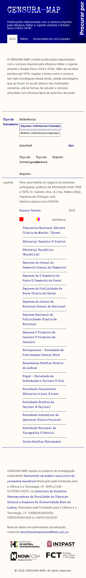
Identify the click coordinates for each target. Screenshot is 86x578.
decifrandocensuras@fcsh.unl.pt (45, 532)
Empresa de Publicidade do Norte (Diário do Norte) (42, 291)
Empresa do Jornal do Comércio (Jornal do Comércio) (44, 265)
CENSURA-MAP (33, 11)
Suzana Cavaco (30, 210)
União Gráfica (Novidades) (42, 442)
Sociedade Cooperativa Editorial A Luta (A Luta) (41, 392)
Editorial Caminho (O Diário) (44, 241)
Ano (71, 145)
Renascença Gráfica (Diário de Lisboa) (43, 366)
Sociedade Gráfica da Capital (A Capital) (38, 405)
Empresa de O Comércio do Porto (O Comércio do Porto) (42, 278)
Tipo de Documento (10, 122)
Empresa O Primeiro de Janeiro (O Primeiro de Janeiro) (39, 337)
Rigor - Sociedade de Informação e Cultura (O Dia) (43, 379)
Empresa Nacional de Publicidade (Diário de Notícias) (40, 320)
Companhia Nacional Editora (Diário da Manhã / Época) (44, 230)
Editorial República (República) (38, 252)
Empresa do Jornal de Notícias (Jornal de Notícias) (44, 304)
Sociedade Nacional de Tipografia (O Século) (39, 431)
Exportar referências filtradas (40, 126)
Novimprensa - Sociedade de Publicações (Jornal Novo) (43, 353)
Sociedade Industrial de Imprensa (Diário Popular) (42, 417)
